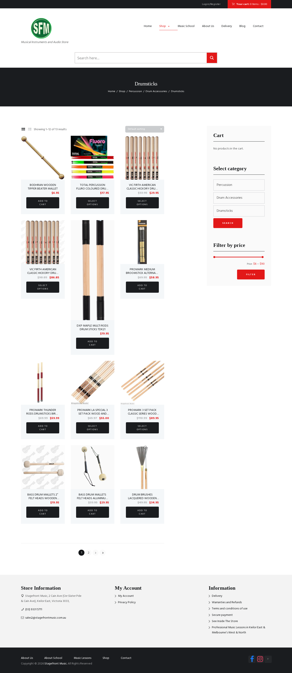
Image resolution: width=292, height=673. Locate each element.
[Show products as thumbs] (23, 129)
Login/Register (211, 4)
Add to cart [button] (43, 202)
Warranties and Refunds (227, 602)
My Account (126, 596)
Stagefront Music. (55, 663)
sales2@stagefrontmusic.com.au (45, 617)
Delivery (226, 26)
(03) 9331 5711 (33, 609)
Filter (251, 274)
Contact (258, 26)
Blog (242, 26)
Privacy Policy (127, 602)
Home (148, 26)
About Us (208, 26)
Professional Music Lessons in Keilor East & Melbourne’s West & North (238, 630)
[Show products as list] (29, 129)
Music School (186, 26)
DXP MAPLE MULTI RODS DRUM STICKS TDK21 (92, 327)
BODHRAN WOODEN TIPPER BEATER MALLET (43, 187)
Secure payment (222, 615)
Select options (92, 202)
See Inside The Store (225, 621)
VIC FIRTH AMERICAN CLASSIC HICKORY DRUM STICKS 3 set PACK (43, 273)
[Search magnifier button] (212, 58)
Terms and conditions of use (230, 608)
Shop (162, 26)
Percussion (135, 91)
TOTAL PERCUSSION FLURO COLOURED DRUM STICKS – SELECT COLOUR (92, 189)
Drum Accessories (156, 91)
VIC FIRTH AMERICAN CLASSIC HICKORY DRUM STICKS (142, 189)
